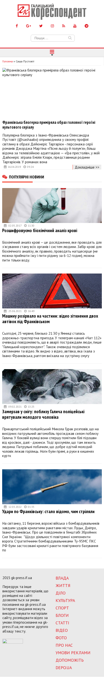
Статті (62, 622)
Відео (62, 630)
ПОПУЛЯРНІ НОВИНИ (26, 177)
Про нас (64, 645)
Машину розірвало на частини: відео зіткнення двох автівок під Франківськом (50, 319)
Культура (65, 600)
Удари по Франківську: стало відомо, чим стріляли (48, 511)
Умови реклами (73, 652)
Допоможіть (70, 660)
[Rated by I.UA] (12, 642)
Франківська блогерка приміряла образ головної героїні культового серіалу (48, 125)
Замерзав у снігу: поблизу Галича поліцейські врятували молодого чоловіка (43, 414)
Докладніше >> (87, 167)
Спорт (62, 607)
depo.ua (64, 667)
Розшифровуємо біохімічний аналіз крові (39, 230)
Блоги (62, 615)
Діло (61, 592)
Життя (63, 585)
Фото (61, 637)
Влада (62, 578)
